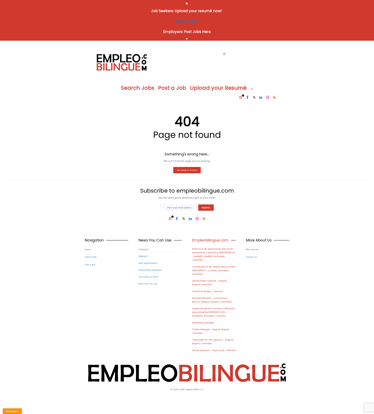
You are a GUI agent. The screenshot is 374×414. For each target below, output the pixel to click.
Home (88, 249)
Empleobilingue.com (210, 240)
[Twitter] (254, 97)
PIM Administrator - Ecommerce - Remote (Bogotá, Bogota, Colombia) (212, 300)
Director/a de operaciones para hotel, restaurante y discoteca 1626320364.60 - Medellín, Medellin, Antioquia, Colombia (213, 254)
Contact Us (251, 257)
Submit (206, 207)
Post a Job (172, 88)
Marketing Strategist (203, 322)
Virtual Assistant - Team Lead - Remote (214, 350)
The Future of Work (148, 276)
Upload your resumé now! (198, 10)
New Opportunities (148, 263)
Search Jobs (137, 88)
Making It (143, 256)
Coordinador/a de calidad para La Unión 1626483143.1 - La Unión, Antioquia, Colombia (214, 270)
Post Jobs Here (197, 31)
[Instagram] (268, 97)
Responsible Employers (150, 270)
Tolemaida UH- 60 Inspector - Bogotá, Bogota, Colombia (213, 341)
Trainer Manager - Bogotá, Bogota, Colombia (211, 331)
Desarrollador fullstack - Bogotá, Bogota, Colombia (209, 282)
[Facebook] (247, 97)
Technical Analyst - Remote (207, 291)
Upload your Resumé (218, 88)
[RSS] (274, 97)
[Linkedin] (261, 97)
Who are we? (252, 249)
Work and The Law (147, 283)
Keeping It (143, 249)
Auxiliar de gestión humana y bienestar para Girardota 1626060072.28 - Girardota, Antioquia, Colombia (213, 312)
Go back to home (187, 170)
